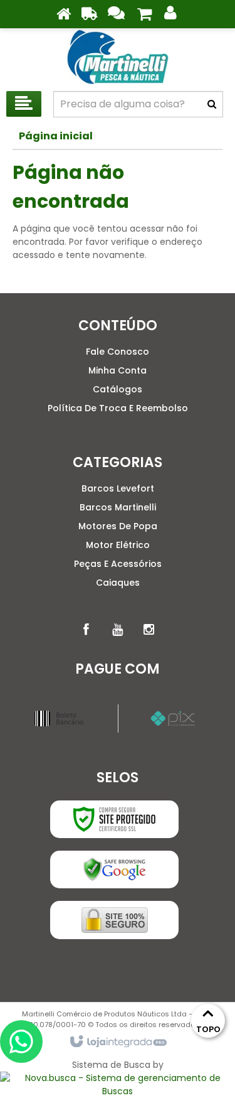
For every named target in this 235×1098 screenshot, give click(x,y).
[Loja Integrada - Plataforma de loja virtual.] (117, 1042)
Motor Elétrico (118, 545)
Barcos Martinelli (118, 507)
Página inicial (56, 136)
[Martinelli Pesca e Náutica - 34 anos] (117, 56)
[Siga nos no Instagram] (149, 629)
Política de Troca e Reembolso (118, 408)
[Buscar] (211, 104)
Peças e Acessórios (118, 563)
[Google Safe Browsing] (114, 869)
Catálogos (117, 389)
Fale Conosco (117, 351)
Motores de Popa (117, 526)
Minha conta (117, 370)
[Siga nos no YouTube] (117, 629)
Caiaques (118, 582)
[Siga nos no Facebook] (86, 629)
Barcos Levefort (117, 488)
